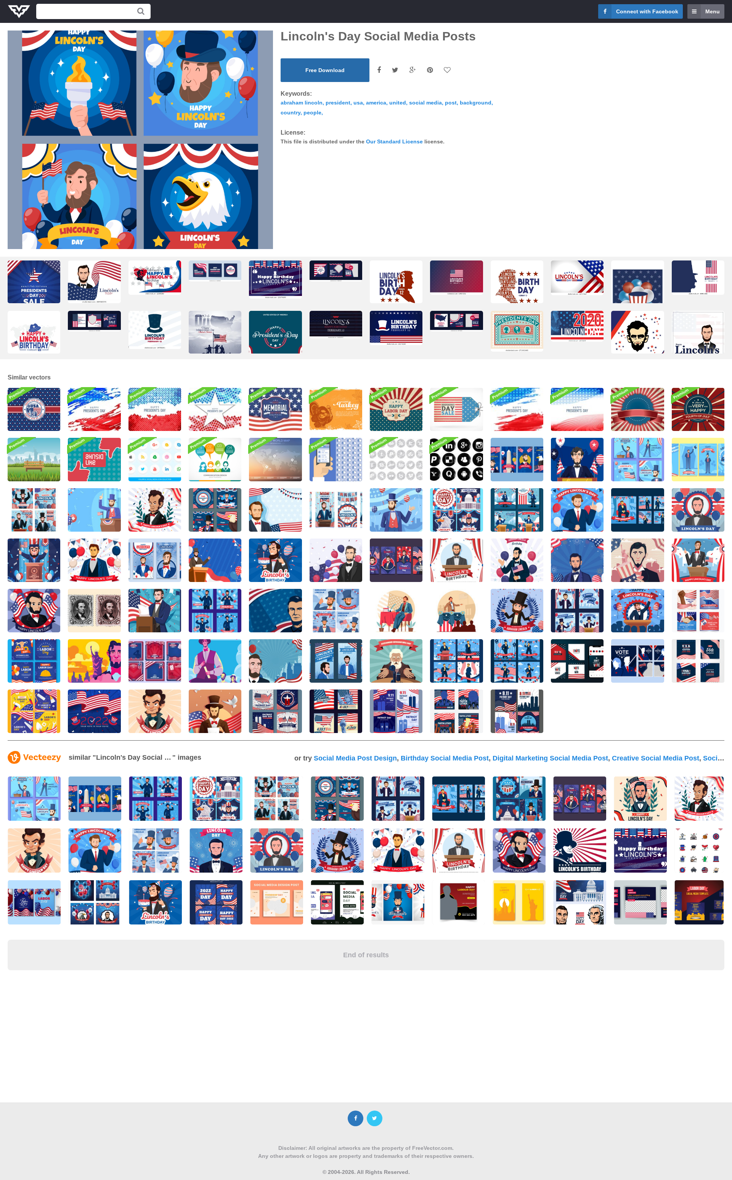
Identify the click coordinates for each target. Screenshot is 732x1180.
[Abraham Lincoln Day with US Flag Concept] (34, 610)
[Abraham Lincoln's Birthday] (94, 560)
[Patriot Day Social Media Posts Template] (275, 711)
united (397, 103)
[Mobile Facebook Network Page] (336, 459)
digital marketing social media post (550, 758)
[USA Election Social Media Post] (577, 661)
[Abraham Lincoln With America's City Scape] (94, 661)
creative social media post (655, 758)
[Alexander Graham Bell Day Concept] (396, 661)
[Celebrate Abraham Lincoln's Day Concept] (34, 560)
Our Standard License (394, 141)
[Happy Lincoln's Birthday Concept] (577, 510)
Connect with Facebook (647, 11)
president (338, 103)
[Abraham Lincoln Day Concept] (215, 661)
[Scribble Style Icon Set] (396, 459)
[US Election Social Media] (637, 661)
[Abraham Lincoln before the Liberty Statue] (637, 560)
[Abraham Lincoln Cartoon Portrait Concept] (154, 711)
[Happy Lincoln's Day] (698, 510)
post (451, 103)
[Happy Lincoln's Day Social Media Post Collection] (215, 510)
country (290, 112)
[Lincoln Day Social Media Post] (215, 610)
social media (425, 103)
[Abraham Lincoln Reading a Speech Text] (215, 711)
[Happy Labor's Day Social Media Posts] (34, 711)
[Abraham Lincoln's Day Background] (94, 510)
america (376, 103)
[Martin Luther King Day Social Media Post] (456, 711)
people (312, 112)
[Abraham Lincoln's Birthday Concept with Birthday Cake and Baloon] (275, 560)
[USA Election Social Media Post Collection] (698, 661)
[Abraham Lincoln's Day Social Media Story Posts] (517, 459)
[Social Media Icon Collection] (154, 459)
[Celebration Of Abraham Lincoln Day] (517, 610)
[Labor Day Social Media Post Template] (34, 661)
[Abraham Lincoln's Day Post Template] (637, 510)
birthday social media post (445, 758)
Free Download (325, 70)
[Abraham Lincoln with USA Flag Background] (275, 610)
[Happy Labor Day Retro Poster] (396, 409)
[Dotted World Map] (275, 459)
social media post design (355, 758)
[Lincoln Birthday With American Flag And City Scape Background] (275, 661)
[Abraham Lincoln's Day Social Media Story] (698, 459)
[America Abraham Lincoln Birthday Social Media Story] (396, 560)
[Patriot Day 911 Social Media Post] (396, 711)
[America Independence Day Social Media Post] (336, 711)
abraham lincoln (302, 103)
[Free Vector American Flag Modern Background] (517, 409)
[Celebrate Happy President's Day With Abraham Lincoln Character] (637, 610)
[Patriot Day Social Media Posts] (517, 711)
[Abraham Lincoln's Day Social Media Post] (637, 459)
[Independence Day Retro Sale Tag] (456, 409)
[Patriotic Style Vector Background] (637, 409)
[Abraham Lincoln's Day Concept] (577, 459)
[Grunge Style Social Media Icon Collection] (456, 459)
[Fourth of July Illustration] (698, 409)
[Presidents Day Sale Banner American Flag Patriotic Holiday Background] (517, 331)
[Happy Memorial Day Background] (275, 409)
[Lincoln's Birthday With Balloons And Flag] (517, 560)
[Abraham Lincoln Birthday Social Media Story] (154, 560)
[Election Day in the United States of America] (94, 711)
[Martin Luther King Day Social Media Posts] (698, 610)
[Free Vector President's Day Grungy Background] (94, 409)
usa (358, 103)
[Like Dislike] (94, 459)
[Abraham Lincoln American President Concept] (396, 610)
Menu (712, 11)
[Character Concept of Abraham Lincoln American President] (456, 610)
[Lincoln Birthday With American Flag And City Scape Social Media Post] (577, 610)
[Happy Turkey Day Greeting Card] (336, 409)
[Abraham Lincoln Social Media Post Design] (336, 610)
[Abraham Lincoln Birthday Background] (215, 560)
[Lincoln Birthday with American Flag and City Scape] (336, 661)
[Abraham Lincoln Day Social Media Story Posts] (336, 510)
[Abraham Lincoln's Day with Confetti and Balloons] (396, 510)
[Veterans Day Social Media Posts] (154, 661)
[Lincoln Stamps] (94, 610)
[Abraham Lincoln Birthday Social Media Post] (517, 510)
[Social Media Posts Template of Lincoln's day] (456, 510)
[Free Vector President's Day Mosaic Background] (215, 409)
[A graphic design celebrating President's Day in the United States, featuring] (275, 339)
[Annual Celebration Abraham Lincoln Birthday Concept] (154, 610)
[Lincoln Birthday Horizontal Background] (577, 560)
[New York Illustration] (34, 459)
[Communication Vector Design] (215, 459)
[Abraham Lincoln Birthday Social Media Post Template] (456, 661)
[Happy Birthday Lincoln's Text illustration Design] (336, 324)
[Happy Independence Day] (34, 409)
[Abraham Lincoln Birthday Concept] (456, 560)
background (475, 103)
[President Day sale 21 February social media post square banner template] (34, 288)
